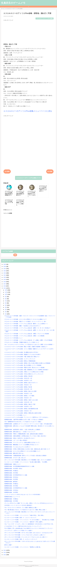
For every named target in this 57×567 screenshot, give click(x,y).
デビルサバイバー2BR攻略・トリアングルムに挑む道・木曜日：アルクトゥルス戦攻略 (26, 333)
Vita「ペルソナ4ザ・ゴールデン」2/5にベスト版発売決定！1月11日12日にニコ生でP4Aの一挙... (29, 524)
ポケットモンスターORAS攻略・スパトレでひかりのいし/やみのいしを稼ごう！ (25, 535)
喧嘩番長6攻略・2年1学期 (11, 485)
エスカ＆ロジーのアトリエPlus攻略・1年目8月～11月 (18, 406)
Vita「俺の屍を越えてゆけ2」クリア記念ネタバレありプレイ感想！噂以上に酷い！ (25, 509)
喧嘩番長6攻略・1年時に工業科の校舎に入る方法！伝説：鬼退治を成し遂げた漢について (27, 449)
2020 (4, 277)
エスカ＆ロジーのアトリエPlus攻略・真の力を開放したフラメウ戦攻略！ (23, 365)
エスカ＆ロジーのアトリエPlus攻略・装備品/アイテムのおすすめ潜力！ (22, 354)
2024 (4, 268)
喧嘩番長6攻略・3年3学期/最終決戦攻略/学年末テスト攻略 (19, 466)
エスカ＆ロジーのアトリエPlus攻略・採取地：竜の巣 (18, 387)
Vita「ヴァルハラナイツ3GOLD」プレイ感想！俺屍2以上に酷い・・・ (22, 507)
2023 (4, 270)
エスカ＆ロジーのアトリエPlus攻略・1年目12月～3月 (18, 402)
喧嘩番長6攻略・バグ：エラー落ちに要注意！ (16, 440)
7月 (6, 301)
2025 (4, 266)
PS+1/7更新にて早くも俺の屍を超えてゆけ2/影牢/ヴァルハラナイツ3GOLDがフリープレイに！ (28, 528)
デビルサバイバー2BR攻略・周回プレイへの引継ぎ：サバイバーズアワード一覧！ (25, 321)
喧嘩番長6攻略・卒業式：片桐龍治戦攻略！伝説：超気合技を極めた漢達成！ (24, 433)
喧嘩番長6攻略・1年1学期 (11, 501)
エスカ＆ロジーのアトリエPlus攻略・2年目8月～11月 (18, 393)
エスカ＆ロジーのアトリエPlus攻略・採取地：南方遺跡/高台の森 (21, 408)
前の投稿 (49, 171)
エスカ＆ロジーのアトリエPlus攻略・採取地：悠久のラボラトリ (21, 382)
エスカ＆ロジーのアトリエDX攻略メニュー (15, 415)
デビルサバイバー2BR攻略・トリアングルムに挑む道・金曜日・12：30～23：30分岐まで (27, 328)
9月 (6, 296)
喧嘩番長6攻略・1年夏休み (11, 498)
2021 (4, 275)
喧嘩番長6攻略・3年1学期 (11, 472)
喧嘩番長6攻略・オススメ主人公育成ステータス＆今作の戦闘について (22, 451)
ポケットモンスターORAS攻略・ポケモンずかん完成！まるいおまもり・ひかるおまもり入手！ (28, 532)
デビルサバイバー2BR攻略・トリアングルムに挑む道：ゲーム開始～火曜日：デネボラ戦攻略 (28, 340)
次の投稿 (7, 171)
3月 (6, 309)
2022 (4, 273)
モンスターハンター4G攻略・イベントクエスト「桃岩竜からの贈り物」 (22, 547)
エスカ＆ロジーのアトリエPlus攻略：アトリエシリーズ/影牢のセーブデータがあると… (26, 417)
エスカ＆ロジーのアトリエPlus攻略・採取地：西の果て (18, 376)
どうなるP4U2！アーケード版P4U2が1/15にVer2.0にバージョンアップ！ (23, 526)
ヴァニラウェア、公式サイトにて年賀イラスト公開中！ (18, 530)
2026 (4, 264)
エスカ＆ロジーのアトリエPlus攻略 (45, 18)
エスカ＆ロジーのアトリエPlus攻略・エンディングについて (19, 358)
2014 (4, 550)
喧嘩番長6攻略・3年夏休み (11, 470)
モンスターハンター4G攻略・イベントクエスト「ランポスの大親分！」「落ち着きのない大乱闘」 (29, 519)
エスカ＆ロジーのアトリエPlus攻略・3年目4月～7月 (17, 384)
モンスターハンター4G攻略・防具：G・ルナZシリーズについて (20, 539)
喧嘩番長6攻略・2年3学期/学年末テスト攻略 (15, 475)
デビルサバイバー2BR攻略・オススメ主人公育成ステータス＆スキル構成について (25, 319)
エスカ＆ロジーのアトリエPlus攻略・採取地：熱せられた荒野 (20, 391)
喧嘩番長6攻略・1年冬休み (11, 490)
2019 (4, 279)
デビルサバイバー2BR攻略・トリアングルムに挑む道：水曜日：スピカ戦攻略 (24, 335)
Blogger (31, 561)
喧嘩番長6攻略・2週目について (12, 464)
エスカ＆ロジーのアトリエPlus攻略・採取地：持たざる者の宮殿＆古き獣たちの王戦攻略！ (27, 363)
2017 (4, 283)
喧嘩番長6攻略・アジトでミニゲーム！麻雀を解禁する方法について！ (22, 442)
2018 (4, 281)
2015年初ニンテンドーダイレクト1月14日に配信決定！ (18, 505)
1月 (6, 314)
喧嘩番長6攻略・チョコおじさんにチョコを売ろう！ (17, 446)
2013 (4, 552)
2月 (6, 311)
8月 (6, 298)
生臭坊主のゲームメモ (13, 2)
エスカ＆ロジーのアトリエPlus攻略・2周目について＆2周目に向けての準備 (23, 371)
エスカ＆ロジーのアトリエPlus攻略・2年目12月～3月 (18, 389)
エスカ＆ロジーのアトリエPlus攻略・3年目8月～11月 (18, 380)
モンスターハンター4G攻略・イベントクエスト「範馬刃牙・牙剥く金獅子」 (23, 521)
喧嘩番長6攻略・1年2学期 (11, 492)
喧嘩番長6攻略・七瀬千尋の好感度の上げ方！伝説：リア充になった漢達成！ (24, 419)
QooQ (31, 566)
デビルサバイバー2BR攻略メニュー (13, 338)
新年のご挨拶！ (8, 545)
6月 (6, 303)
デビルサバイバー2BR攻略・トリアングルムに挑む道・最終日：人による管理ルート (26, 323)
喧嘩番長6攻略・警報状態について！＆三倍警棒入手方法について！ (21, 444)
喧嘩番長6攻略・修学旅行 (11, 481)
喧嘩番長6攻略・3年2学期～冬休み (13, 468)
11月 (6, 292)
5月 (6, 305)
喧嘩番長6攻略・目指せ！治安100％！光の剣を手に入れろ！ (19, 438)
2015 (4, 288)
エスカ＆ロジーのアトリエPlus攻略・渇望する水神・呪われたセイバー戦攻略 (24, 367)
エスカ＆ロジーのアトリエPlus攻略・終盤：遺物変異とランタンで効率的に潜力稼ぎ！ (26, 369)
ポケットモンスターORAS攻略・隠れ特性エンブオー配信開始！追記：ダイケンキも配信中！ (28, 459)
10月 (6, 294)
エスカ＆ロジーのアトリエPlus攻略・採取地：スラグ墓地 (19, 395)
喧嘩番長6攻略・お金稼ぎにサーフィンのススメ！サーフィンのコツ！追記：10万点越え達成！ (28, 423)
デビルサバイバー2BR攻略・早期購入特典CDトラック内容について (21, 342)
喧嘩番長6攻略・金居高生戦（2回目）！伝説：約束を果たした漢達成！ (22, 429)
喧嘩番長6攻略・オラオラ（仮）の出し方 (15, 457)
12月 (6, 290)
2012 (4, 554)
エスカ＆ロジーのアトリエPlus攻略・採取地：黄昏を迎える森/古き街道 (22, 413)
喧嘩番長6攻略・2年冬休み (11, 477)
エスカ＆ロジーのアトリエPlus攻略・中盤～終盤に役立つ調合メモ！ (22, 356)
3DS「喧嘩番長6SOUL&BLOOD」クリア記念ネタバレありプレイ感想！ (23, 421)
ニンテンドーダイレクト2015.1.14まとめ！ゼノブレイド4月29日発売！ (22, 494)
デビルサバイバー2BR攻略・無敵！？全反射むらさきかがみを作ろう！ (22, 325)
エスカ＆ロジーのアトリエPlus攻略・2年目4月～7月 (17, 397)
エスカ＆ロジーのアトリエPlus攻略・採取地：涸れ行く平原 (19, 404)
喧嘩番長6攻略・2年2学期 (11, 479)
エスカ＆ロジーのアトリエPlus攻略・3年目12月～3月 (18, 378)
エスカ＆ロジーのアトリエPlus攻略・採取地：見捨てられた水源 (21, 400)
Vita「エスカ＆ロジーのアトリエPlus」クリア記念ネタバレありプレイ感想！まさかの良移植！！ (29, 344)
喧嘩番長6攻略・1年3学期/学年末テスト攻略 (15, 488)
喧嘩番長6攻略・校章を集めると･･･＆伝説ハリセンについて (19, 431)
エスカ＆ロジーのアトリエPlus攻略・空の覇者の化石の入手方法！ (21, 352)
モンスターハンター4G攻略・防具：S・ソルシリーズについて (20, 517)
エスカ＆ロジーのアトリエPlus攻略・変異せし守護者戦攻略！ (20, 361)
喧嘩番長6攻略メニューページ (12, 496)
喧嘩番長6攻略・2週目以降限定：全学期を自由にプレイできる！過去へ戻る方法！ (25, 436)
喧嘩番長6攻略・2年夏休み (11, 483)
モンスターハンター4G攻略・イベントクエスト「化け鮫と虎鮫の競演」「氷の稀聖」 (26, 462)
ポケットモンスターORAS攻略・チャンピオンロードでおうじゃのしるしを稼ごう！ (26, 537)
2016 (4, 286)
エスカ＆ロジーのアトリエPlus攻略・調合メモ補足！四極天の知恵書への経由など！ (26, 346)
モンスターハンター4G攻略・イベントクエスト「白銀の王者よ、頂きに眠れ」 (24, 515)
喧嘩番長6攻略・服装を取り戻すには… (14, 453)
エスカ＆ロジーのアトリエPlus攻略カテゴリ (28, 178)
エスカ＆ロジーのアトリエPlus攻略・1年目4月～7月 (17, 410)
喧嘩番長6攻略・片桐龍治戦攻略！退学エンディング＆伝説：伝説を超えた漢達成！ (25, 455)
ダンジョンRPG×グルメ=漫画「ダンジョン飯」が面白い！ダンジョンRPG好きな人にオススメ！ (29, 503)
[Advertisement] (28, 31)
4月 (6, 307)
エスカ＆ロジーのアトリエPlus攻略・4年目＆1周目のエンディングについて (23, 374)
